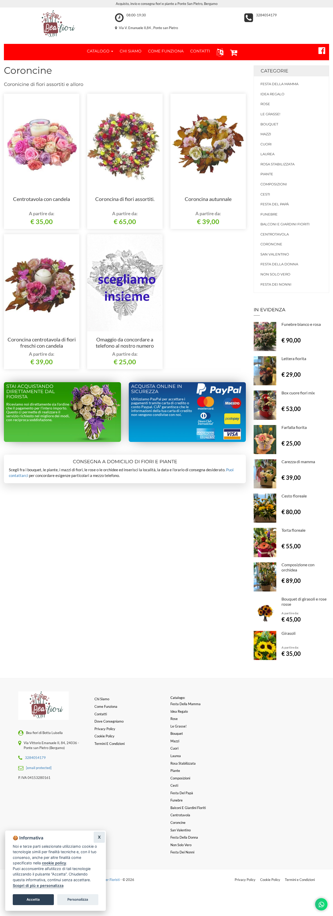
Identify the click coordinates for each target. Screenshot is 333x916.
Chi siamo (101, 699)
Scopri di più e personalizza (38, 885)
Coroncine (271, 244)
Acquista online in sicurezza (156, 388)
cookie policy (54, 863)
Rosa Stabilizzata (277, 164)
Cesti (265, 194)
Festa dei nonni (275, 284)
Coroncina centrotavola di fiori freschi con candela (42, 342)
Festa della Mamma (279, 84)
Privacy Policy (245, 880)
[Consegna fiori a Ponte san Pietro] (55, 24)
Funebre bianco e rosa (301, 324)
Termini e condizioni (109, 744)
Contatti (100, 714)
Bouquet (269, 124)
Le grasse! (270, 114)
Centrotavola (274, 234)
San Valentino (274, 254)
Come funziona (105, 706)
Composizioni (273, 184)
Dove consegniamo (109, 721)
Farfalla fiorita (294, 427)
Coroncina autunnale (208, 199)
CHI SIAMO (131, 51)
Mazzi (265, 134)
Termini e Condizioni (300, 880)
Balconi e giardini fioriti (285, 224)
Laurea (267, 154)
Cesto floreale (294, 495)
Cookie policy (104, 736)
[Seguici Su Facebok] (319, 50)
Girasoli (288, 633)
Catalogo (99, 51)
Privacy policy (104, 729)
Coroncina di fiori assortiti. (125, 199)
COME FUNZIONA (166, 51)
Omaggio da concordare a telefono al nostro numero (125, 342)
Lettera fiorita (293, 358)
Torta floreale (293, 530)
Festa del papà (274, 204)
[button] (219, 52)
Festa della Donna (279, 264)
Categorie (274, 71)
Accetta (33, 899)
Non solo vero (275, 274)
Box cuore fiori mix (298, 392)
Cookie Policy (270, 880)
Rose (265, 104)
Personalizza (77, 899)
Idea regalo (272, 94)
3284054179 (266, 15)
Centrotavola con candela (41, 199)
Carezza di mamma (298, 461)
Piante (266, 174)
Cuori (266, 144)
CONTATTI (200, 51)
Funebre (269, 214)
